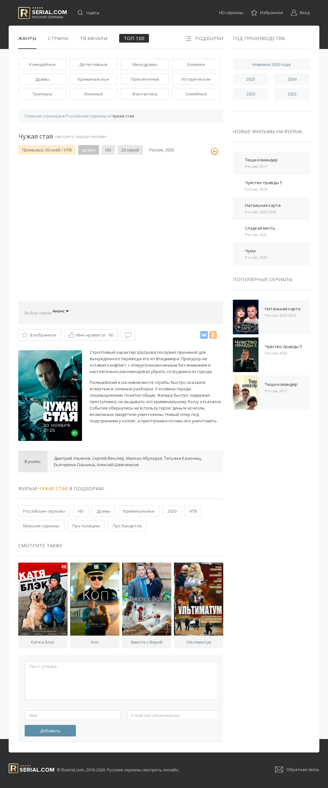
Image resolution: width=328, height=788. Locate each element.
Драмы (42, 79)
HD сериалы (231, 12)
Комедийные (42, 64)
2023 (250, 94)
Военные (93, 94)
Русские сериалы (42, 13)
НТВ (193, 511)
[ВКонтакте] (204, 335)
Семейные (196, 94)
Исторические (196, 79)
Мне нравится (94, 335)
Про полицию (86, 526)
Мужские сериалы (41, 526)
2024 (292, 79)
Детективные (93, 64)
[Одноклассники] (213, 335)
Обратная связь (302, 769)
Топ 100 (134, 38)
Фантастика (144, 94)
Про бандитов (127, 526)
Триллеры (42, 94)
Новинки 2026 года (271, 64)
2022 (292, 94)
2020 (172, 511)
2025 (250, 79)
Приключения (145, 79)
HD (81, 511)
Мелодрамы (145, 64)
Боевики (196, 64)
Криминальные (93, 79)
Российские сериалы (44, 511)
